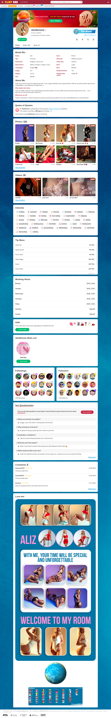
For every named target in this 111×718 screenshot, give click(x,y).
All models (4, 6)
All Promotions (29, 6)
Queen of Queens (54, 109)
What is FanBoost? (90, 35)
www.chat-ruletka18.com (22, 711)
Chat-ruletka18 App (49, 6)
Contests (37, 6)
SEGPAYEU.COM (43, 711)
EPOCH (36, 711)
